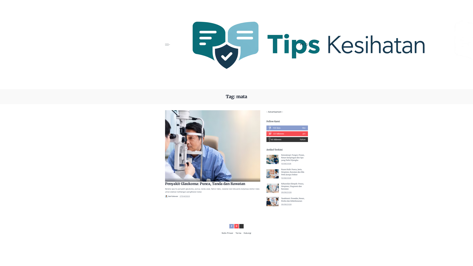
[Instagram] (287, 139)
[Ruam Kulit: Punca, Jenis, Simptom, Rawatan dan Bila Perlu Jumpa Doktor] (272, 173)
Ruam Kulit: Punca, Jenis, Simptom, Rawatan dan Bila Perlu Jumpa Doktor (292, 172)
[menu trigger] (168, 44)
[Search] (306, 44)
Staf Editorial (173, 196)
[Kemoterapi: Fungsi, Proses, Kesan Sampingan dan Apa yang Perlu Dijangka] (272, 159)
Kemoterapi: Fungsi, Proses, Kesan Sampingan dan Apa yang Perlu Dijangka (292, 157)
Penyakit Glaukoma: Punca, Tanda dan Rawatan (205, 184)
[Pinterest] (303, 44)
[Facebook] (301, 44)
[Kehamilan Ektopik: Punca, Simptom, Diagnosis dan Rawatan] (272, 188)
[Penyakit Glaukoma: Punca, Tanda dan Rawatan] (212, 146)
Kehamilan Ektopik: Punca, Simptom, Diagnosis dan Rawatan (292, 186)
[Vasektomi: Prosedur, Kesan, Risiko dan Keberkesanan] (272, 201)
